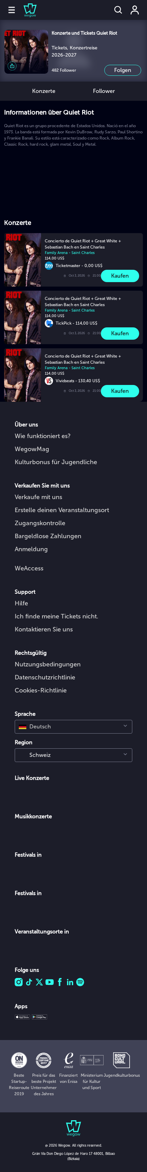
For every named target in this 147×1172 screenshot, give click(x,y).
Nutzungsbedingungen (48, 664)
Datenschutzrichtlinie (45, 677)
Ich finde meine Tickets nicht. (56, 616)
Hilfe (21, 603)
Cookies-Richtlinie (41, 690)
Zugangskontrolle (40, 523)
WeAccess (29, 568)
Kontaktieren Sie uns (44, 629)
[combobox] (73, 726)
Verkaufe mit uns (38, 497)
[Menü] (11, 10)
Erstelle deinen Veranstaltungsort (62, 510)
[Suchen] (118, 10)
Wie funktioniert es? (43, 436)
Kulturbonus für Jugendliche (56, 462)
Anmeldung (31, 549)
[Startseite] (26, 10)
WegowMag (32, 449)
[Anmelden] (135, 10)
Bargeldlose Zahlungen (48, 536)
